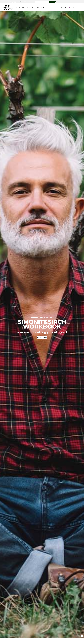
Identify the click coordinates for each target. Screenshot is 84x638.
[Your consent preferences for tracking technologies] (82, 636)
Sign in (62, 7)
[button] (42, 2)
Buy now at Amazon (42, 337)
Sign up (65, 7)
